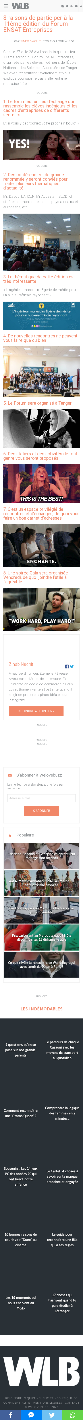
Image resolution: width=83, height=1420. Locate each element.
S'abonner (41, 811)
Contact (72, 1402)
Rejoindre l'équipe (20, 1398)
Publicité (46, 1398)
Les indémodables (42, 1009)
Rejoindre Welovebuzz (36, 711)
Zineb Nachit (30, 41)
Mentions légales (47, 1402)
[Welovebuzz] (20, 6)
